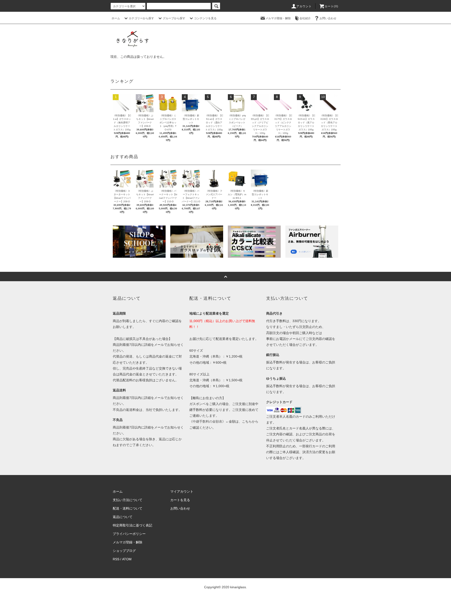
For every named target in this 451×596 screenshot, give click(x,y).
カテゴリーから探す (141, 18)
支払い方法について (127, 500)
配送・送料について (127, 508)
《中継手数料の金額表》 (207, 421)
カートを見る (180, 500)
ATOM (127, 559)
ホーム (116, 18)
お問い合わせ (327, 18)
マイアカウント (181, 491)
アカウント (304, 6)
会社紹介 (305, 18)
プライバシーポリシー (129, 534)
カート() (331, 6)
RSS (116, 559)
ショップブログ (124, 551)
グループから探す (174, 18)
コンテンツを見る (205, 18)
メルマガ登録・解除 (278, 18)
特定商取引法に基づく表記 (132, 525)
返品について (122, 517)
